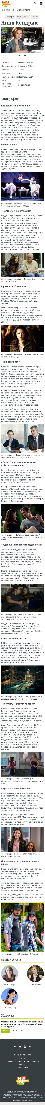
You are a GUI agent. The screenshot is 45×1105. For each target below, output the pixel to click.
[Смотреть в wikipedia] (20, 56)
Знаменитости (23, 10)
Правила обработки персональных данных (22, 1062)
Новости (35, 17)
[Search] (35, 4)
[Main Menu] (41, 3)
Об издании (22, 1067)
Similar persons (22, 17)
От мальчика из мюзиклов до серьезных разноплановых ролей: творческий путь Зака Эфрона (22, 1024)
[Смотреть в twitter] (25, 56)
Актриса (31, 62)
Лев (20, 73)
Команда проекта (22, 1055)
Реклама (22, 1058)
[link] (22, 186)
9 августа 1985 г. (26, 66)
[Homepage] (6, 3)
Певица (21, 62)
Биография (10, 17)
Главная (10, 10)
